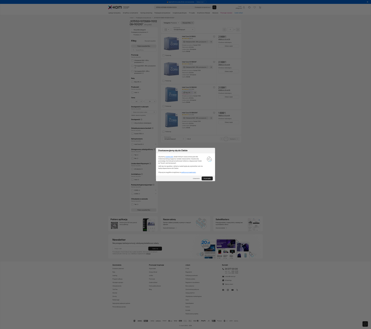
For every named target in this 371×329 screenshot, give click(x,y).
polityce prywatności (188, 172)
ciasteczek (169, 157)
